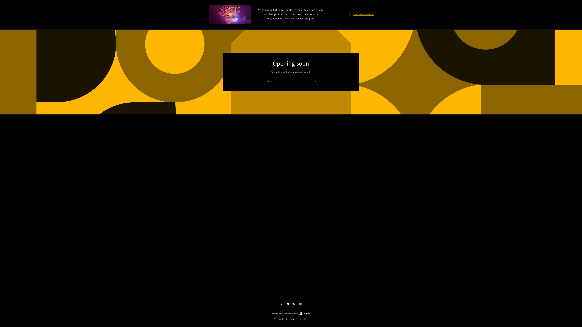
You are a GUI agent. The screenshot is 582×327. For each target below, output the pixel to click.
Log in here (303, 319)
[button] (361, 14)
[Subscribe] (314, 81)
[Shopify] (304, 313)
